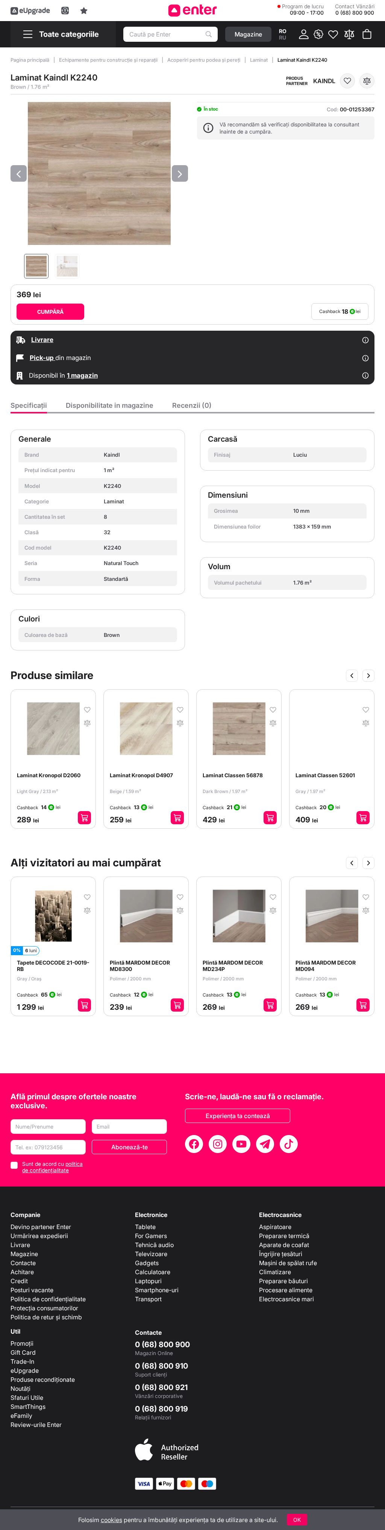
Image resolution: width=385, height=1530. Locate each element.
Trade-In (22, 1361)
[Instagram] (218, 1144)
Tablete (145, 1227)
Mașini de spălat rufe (288, 1263)
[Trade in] (65, 10)
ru (282, 37)
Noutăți (20, 1388)
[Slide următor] (368, 676)
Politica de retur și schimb (46, 1317)
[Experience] (84, 10)
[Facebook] (194, 1144)
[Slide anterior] (352, 676)
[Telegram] (265, 1144)
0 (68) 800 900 (162, 1344)
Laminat (259, 60)
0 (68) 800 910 (161, 1365)
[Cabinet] (304, 34)
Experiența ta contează (238, 1116)
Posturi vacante (32, 1290)
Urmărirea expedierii (39, 1236)
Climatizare (275, 1272)
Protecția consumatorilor (44, 1308)
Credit (19, 1281)
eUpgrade (25, 1370)
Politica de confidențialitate (48, 1299)
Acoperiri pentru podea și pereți (204, 60)
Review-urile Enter (36, 1424)
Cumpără (50, 311)
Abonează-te (129, 1147)
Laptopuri (148, 1281)
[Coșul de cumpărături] (366, 34)
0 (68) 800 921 (161, 1387)
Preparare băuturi (283, 1281)
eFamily (21, 1415)
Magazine (24, 1254)
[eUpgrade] (30, 10)
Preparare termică (284, 1236)
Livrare (20, 1245)
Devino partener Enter (41, 1227)
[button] (19, 173)
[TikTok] (289, 1144)
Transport (148, 1299)
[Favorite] (333, 34)
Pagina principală (30, 60)
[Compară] (349, 34)
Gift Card (23, 1352)
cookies (111, 1520)
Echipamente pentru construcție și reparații (109, 60)
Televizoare (151, 1254)
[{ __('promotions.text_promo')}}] (318, 34)
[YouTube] (241, 1144)
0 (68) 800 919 (161, 1408)
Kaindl (324, 81)
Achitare (22, 1272)
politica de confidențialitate (52, 1167)
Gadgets (147, 1263)
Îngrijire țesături (280, 1254)
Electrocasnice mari (286, 1299)
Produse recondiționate (43, 1379)
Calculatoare (152, 1272)
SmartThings (28, 1406)
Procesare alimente (285, 1290)
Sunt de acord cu (52, 1167)
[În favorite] (347, 80)
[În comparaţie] (366, 80)
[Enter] (192, 11)
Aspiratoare (275, 1227)
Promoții (22, 1343)
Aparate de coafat (284, 1245)
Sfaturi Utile (27, 1397)
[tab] (29, 407)
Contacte (23, 1263)
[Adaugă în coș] (84, 817)
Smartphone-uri (157, 1290)
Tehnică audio (154, 1245)
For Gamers (151, 1236)
